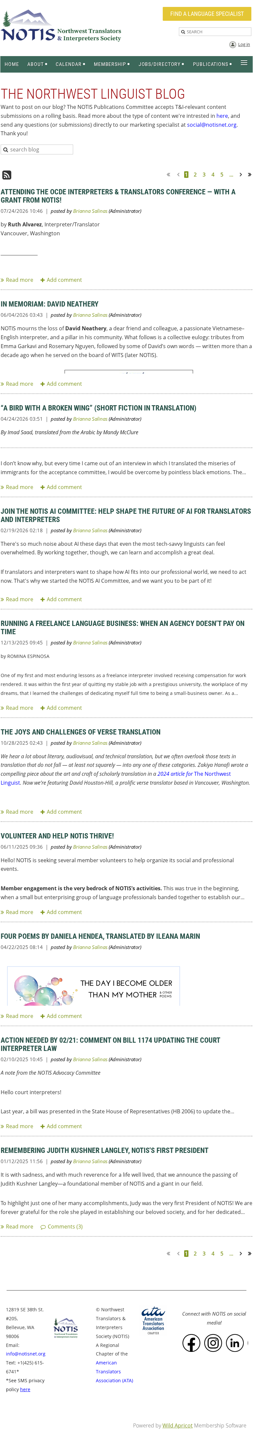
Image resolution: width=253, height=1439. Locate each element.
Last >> (252, 174)
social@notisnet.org (212, 124)
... (231, 174)
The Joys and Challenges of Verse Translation (80, 732)
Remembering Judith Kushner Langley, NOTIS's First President (105, 1150)
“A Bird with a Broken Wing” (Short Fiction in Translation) (98, 408)
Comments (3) (65, 1226)
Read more (19, 279)
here (222, 115)
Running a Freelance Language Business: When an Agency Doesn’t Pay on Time (122, 627)
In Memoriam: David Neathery (49, 304)
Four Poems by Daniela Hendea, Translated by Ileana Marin (100, 936)
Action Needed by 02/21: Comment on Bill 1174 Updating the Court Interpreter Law (110, 1044)
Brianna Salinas (90, 211)
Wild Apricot (177, 1425)
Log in (244, 44)
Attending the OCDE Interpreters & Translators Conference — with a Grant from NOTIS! (118, 196)
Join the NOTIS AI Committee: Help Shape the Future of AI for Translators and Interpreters (126, 515)
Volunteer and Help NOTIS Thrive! (57, 836)
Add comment (64, 279)
